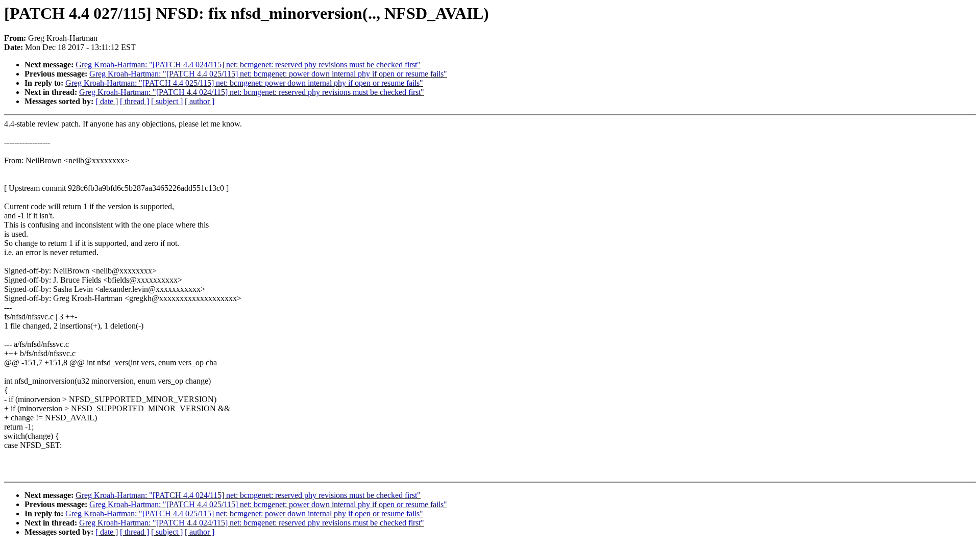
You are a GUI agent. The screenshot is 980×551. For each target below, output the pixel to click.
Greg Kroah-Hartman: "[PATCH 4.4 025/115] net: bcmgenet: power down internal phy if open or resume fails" (268, 73)
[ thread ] (134, 101)
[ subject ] (167, 101)
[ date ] (106, 101)
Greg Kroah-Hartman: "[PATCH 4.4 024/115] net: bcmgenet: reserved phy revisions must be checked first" (248, 64)
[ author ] (199, 101)
